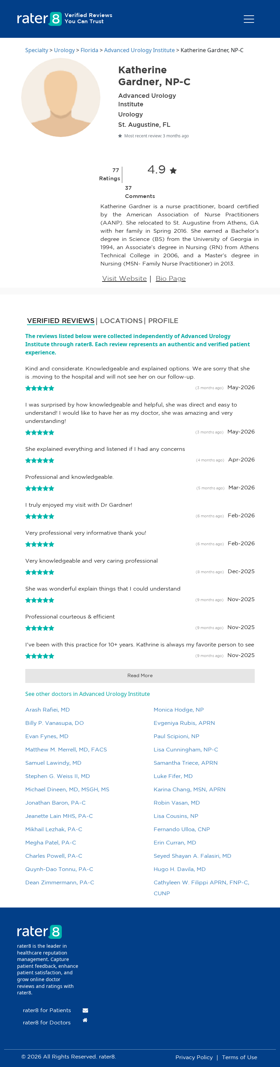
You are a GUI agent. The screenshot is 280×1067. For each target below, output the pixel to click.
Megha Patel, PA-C (50, 842)
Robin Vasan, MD (177, 803)
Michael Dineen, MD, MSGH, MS (67, 789)
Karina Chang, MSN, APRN (190, 789)
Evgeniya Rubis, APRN (184, 723)
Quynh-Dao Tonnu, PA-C (59, 869)
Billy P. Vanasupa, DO (54, 723)
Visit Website (124, 279)
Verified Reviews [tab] (61, 321)
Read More (140, 676)
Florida (89, 50)
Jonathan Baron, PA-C (55, 803)
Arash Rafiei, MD (47, 710)
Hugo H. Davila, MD (180, 869)
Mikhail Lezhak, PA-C (53, 829)
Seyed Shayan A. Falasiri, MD (193, 856)
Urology (64, 50)
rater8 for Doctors (47, 1022)
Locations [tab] (121, 321)
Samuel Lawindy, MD (53, 763)
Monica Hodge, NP (179, 710)
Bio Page (171, 279)
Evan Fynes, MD (47, 736)
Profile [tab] (163, 321)
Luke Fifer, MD (173, 776)
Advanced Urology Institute (139, 50)
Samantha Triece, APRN (186, 763)
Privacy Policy (194, 1057)
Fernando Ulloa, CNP (182, 829)
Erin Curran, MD (175, 842)
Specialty (36, 50)
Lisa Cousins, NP (176, 816)
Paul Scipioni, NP (176, 736)
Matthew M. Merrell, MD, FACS (66, 749)
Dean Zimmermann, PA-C (59, 882)
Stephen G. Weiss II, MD (57, 776)
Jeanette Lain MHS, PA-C (59, 816)
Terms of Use (239, 1057)
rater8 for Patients (47, 1010)
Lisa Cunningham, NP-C (186, 749)
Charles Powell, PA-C (53, 856)
